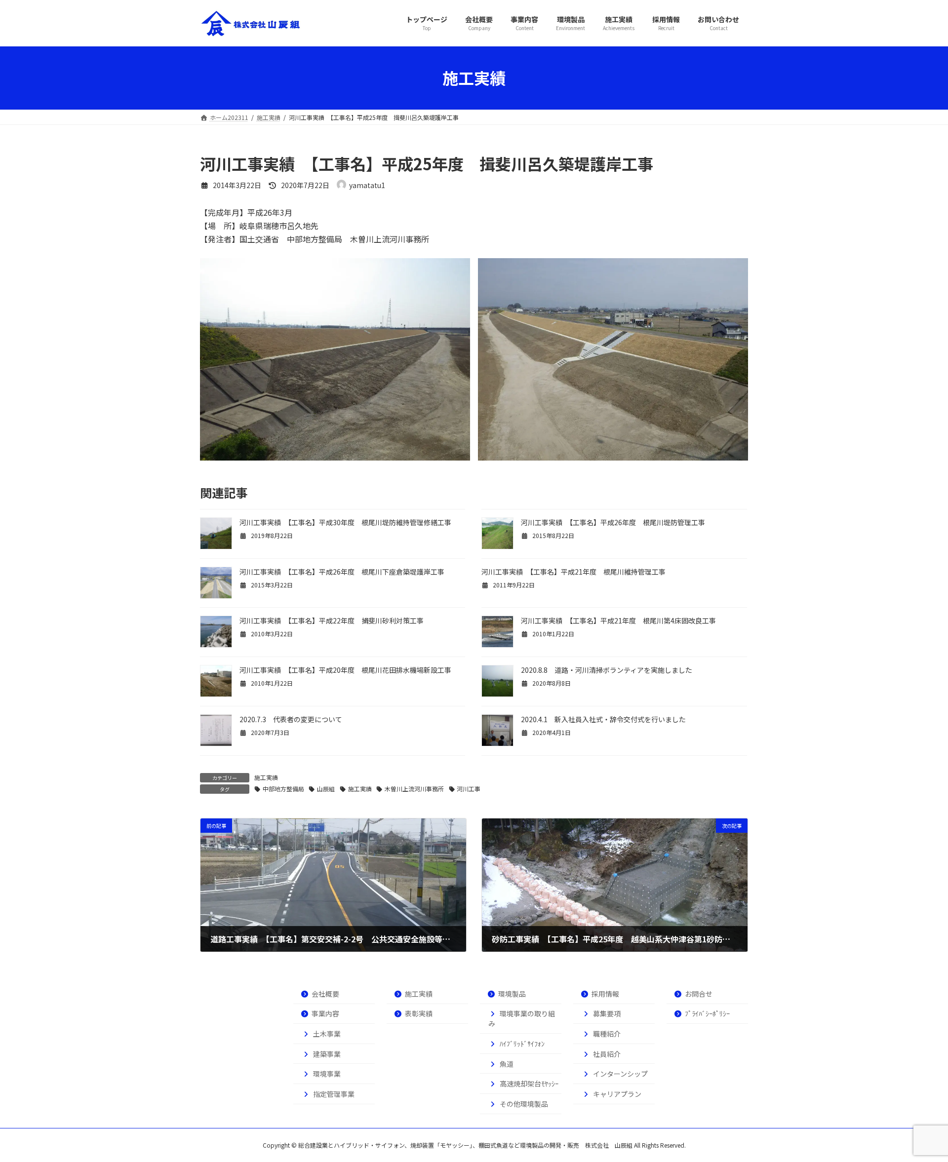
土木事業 (327, 1034)
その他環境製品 (524, 1104)
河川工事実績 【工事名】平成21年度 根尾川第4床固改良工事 (618, 620)
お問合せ (698, 994)
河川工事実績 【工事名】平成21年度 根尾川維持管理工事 (573, 572)
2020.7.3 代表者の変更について (290, 719)
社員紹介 (607, 1054)
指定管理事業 (334, 1094)
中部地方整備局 (283, 788)
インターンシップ (620, 1074)
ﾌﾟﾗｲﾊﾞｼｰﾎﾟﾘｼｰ (707, 1013)
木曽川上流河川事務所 (414, 788)
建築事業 (327, 1054)
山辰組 (326, 788)
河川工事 (468, 788)
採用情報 (605, 994)
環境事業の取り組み (521, 1018)
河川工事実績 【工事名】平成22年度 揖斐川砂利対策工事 (331, 620)
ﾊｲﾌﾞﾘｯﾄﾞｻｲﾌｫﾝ (522, 1043)
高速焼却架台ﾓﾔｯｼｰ (529, 1083)
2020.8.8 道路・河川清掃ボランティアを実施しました (606, 670)
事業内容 (325, 1013)
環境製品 (512, 994)
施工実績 (266, 777)
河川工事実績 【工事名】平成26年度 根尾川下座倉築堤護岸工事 (345, 572)
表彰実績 (419, 1013)
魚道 (507, 1064)
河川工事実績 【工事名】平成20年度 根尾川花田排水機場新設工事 (348, 670)
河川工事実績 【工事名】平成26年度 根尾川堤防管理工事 (613, 522)
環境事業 (327, 1074)
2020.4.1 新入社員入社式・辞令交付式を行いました (603, 719)
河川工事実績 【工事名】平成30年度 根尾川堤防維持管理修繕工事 (345, 522)
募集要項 (607, 1013)
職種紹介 (607, 1034)
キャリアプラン (617, 1094)
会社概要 (325, 994)
